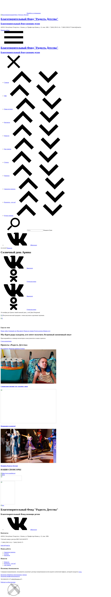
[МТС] (2, 505)
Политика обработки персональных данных (14, 574)
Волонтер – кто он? (10, 202)
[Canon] (11, 480)
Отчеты (6, 162)
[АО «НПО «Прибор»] (8, 473)
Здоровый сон (12, 331)
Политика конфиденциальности (10, 576)
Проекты (6, 175)
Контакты (7, 122)
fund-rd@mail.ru (5, 545)
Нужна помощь (8, 215)
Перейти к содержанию (34, 13)
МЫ (5, 96)
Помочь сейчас (5, 30)
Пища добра (4, 331)
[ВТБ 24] (3, 475)
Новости (6, 135)
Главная (6, 82)
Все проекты (4, 348)
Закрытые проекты (9, 189)
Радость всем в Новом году (42, 331)
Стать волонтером (6, 341)
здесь (80, 572)
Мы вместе (20, 331)
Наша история (8, 109)
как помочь (7, 565)
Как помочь (7, 149)
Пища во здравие (29, 331)
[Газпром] (8, 504)
